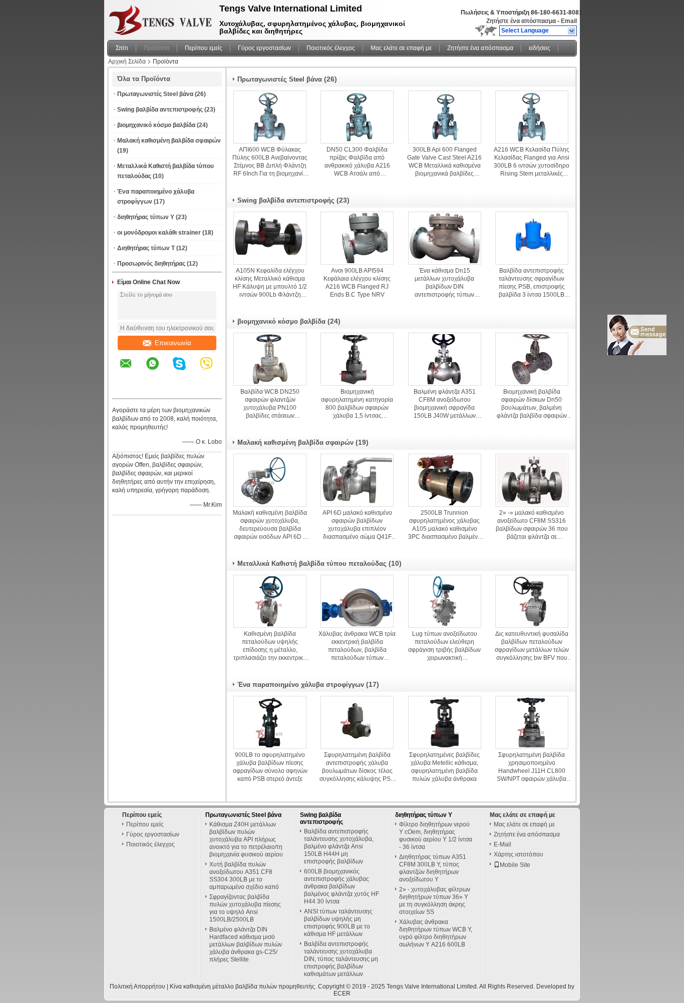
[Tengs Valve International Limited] (572, 31)
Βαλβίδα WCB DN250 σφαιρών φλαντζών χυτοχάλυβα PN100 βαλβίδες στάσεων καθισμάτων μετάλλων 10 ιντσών (270, 404)
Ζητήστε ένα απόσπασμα (521, 21)
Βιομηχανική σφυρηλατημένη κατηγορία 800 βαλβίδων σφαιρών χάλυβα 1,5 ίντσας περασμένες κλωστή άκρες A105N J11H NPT (357, 404)
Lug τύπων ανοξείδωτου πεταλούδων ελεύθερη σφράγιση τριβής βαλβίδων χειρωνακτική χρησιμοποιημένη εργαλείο (444, 646)
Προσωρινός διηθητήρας (151, 263)
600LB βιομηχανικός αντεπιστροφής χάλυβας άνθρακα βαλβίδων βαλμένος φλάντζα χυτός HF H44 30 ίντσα (341, 886)
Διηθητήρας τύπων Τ (146, 248)
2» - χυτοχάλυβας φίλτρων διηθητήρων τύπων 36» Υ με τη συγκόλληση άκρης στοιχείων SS (434, 900)
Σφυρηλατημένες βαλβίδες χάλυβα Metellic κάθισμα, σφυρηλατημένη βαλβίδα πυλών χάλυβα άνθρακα (444, 766)
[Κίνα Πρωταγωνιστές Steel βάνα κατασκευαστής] (160, 17)
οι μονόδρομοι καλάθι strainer (159, 232)
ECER (342, 993)
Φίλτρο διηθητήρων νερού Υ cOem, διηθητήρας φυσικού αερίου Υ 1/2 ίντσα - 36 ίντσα (435, 835)
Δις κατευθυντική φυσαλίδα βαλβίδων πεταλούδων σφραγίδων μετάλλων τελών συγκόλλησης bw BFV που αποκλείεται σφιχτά (532, 646)
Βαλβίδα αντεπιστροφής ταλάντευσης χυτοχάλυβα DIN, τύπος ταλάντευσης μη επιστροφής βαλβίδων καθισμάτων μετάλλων (341, 958)
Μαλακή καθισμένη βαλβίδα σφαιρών (169, 140)
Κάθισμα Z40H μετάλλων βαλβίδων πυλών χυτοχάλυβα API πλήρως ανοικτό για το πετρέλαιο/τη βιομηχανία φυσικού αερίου (246, 839)
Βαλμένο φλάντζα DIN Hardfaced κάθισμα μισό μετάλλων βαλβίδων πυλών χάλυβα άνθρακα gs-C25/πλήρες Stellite (245, 944)
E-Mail (502, 844)
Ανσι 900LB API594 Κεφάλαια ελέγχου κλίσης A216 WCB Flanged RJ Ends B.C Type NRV (357, 282)
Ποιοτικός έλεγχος (330, 48)
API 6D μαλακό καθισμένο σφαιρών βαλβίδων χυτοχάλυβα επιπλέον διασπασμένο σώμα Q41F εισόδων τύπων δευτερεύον (357, 525)
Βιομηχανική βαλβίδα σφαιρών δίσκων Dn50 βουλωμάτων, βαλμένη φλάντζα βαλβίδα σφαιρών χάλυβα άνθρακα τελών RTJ (531, 404)
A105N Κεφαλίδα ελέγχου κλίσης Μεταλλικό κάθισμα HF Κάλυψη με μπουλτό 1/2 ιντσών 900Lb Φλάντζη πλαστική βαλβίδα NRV (270, 283)
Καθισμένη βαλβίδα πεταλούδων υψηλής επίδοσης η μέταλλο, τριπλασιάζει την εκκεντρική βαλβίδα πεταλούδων (269, 646)
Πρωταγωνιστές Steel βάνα (155, 94)
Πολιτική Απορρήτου (137, 986)
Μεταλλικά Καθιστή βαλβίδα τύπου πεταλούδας (312, 563)
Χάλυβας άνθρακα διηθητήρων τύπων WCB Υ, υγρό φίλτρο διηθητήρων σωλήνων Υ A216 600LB (435, 933)
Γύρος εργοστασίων (264, 48)
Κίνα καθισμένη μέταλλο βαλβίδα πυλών (223, 986)
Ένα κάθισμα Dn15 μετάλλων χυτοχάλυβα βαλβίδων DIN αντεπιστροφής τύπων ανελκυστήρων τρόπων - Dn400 (444, 283)
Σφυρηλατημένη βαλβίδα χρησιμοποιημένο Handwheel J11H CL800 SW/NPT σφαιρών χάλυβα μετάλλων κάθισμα (531, 767)
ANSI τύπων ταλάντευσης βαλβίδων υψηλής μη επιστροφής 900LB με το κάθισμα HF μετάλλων (338, 922)
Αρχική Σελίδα (127, 61)
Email (569, 21)
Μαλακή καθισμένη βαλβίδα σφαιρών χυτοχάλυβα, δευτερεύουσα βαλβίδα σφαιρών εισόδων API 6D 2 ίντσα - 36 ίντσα (270, 525)
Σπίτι (122, 48)
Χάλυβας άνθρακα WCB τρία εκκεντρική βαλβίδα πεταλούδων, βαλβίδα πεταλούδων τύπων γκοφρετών (357, 646)
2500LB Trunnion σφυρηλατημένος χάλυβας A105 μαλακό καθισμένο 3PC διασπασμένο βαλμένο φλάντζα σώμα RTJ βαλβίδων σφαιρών (444, 525)
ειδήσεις (539, 48)
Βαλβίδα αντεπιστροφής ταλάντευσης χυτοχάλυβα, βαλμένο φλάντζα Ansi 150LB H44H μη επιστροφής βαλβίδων (339, 846)
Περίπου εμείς (203, 48)
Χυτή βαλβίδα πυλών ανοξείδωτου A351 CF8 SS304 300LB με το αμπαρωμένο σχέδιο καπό (244, 875)
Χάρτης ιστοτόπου (518, 854)
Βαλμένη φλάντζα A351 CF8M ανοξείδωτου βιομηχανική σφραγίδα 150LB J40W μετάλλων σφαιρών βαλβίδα (445, 404)
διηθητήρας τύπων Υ (145, 217)
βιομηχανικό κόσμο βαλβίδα (156, 125)
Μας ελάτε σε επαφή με (401, 48)
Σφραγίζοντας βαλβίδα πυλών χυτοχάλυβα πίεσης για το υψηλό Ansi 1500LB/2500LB (245, 908)
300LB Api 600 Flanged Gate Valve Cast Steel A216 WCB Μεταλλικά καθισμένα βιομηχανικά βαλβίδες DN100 (444, 162)
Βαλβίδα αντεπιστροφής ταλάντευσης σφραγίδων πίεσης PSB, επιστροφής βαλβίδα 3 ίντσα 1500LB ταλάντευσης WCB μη (532, 283)
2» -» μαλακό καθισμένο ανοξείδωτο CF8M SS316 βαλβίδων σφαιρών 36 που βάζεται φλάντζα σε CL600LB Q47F (532, 525)
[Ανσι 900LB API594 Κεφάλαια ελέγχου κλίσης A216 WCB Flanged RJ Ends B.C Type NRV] (357, 238)
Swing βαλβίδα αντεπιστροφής (160, 109)
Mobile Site (515, 864)
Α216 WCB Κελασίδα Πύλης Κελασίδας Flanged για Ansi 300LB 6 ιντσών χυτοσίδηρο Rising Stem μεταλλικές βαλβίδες (531, 162)
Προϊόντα (156, 48)
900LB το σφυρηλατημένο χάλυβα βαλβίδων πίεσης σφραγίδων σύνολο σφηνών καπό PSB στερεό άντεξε (270, 766)
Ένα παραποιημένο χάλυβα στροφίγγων (300, 684)
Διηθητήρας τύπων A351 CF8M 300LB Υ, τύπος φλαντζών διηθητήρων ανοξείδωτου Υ (432, 868)
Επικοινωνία (173, 343)
